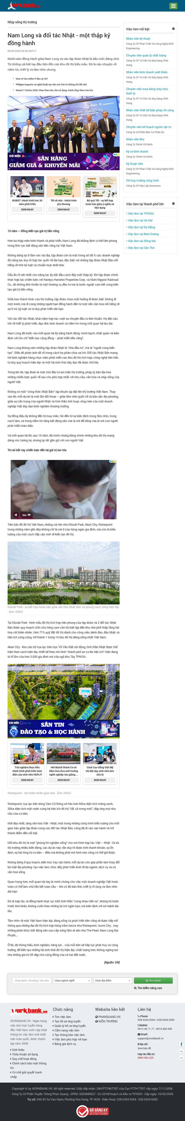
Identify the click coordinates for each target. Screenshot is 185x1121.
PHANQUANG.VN (109, 1017)
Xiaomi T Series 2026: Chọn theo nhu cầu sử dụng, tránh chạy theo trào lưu (54, 90)
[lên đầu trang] (181, 1051)
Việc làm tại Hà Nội (139, 220)
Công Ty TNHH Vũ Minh (139, 144)
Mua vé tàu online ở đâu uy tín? (32, 78)
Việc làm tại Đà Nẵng (141, 227)
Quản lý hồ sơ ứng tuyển (70, 1026)
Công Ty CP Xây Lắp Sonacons (143, 185)
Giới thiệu (17, 1050)
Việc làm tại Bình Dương (143, 234)
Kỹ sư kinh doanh (137, 151)
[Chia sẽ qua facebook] (181, 1044)
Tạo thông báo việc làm (69, 1035)
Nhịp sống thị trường (22, 22)
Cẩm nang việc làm (66, 1030)
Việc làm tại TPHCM (140, 213)
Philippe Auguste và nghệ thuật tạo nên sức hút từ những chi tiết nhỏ (51, 84)
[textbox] (31, 980)
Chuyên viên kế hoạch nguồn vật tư (148, 127)
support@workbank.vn (151, 1038)
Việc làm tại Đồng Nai (141, 241)
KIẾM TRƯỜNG (108, 1021)
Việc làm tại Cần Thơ (140, 248)
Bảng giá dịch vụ (65, 1044)
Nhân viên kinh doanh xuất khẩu (146, 72)
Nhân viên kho (135, 139)
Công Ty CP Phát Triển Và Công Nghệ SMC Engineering (150, 46)
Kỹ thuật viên (134, 164)
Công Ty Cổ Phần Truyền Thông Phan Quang (40, 1094)
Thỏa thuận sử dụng (24, 1054)
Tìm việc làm (62, 1017)
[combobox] (72, 980)
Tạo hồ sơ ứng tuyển (67, 1021)
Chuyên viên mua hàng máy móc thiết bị (147, 91)
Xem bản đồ (144, 1048)
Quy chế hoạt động (23, 1059)
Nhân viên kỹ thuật (138, 38)
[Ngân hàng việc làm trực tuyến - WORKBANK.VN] (24, 5)
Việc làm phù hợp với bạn (70, 1039)
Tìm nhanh (154, 980)
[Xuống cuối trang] (181, 1057)
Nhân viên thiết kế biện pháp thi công (150, 110)
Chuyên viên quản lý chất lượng (146, 55)
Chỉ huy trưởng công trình (142, 180)
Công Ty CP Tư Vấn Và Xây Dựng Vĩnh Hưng (147, 63)
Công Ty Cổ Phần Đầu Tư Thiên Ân (145, 132)
